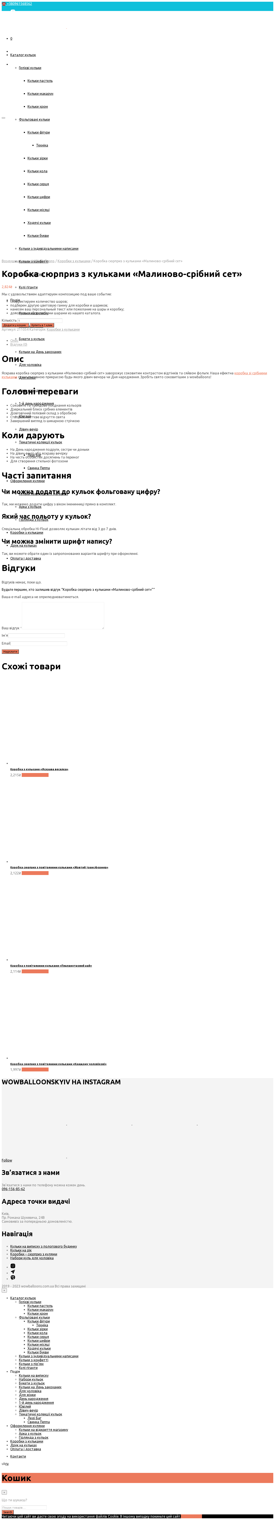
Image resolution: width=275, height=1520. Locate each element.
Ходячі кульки (39, 1348)
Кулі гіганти (28, 287)
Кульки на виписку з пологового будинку (43, 1246)
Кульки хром (38, 106)
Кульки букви (38, 1352)
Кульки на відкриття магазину (43, 1430)
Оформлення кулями (27, 481)
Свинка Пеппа (39, 468)
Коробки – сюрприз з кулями (33, 1254)
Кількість (9, 320)
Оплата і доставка (25, 558)
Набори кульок (31, 1379)
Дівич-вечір (28, 429)
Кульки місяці (39, 1344)
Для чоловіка (30, 365)
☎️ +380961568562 (17, 4)
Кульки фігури (39, 1321)
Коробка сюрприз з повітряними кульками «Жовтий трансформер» (59, 867)
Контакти (18, 39)
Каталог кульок (23, 55)
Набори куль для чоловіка (32, 1258)
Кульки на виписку (34, 1375)
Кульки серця (38, 1337)
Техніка (42, 1325)
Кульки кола (37, 1333)
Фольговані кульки (34, 119)
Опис (14, 341)
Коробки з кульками (26, 532)
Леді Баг (34, 1418)
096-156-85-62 (13, 1189)
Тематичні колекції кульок (40, 442)
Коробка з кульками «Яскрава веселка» (39, 769)
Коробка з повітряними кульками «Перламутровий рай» (51, 965)
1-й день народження (36, 1402)
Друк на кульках (23, 545)
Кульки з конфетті (33, 1360)
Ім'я (5, 635)
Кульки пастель (40, 81)
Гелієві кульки (30, 68)
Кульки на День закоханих (40, 352)
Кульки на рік (21, 1250)
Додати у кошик (35, 775)
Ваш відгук (12, 628)
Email (6, 643)
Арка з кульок (30, 507)
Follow (7, 1160)
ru (7, 1464)
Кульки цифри (39, 1341)
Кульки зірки (38, 1329)
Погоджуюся (191, 1516)
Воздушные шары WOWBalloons (28, 261)
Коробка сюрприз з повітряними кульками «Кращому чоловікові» (58, 1063)
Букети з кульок (32, 339)
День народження (33, 1399)
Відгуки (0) (18, 344)
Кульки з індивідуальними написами (48, 1356)
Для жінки (27, 1395)
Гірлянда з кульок (33, 1437)
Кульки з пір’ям (31, 1364)
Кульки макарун (40, 94)
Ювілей (25, 1406)
